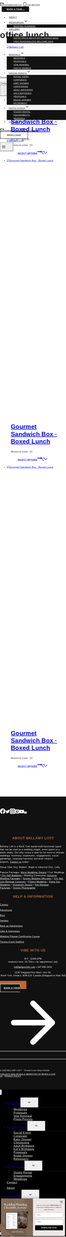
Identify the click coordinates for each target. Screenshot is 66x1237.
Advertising (6, 910)
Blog (2, 915)
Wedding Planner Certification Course (20, 936)
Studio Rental (22, 112)
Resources (14, 1195)
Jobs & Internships (10, 931)
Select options (27, 460)
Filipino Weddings (37, 881)
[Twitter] (7, 812)
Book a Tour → (16, 9)
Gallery (14, 29)
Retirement (20, 103)
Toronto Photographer (24, 888)
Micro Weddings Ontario (33, 872)
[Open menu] (6, 146)
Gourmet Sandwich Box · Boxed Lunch (34, 434)
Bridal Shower (22, 100)
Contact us (15, 862)
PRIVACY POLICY (13, 1076)
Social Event (21, 77)
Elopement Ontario (22, 885)
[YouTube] (21, 812)
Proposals (20, 61)
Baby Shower (21, 83)
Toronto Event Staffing (12, 942)
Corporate (20, 80)
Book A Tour (14, 135)
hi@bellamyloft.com (24, 967)
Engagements (22, 115)
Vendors (4, 920)
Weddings (19, 58)
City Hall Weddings (12, 875)
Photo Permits (22, 68)
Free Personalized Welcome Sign (33, 41)
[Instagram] (12, 812)
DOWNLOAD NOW (49, 1228)
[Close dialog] (61, 1201)
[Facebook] (2, 812)
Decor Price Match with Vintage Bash (36, 38)
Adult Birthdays (23, 90)
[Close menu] (1, 1092)
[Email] (25, 812)
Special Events (17, 1126)
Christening (21, 86)
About (13, 17)
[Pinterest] (17, 812)
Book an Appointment (11, 926)
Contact (14, 122)
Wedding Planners (25, 26)
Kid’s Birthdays (22, 93)
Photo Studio (15, 1166)
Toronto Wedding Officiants (37, 878)
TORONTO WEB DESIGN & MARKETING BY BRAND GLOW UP (27, 1075)
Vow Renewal (21, 65)
